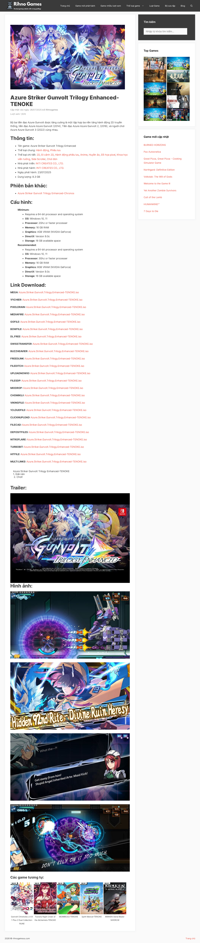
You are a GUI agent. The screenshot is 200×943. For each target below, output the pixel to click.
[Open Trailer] (70, 538)
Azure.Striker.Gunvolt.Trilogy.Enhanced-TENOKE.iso (49, 292)
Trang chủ (65, 5)
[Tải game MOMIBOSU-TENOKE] (68, 898)
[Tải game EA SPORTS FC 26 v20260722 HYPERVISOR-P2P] (178, 114)
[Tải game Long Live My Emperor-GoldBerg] (178, 76)
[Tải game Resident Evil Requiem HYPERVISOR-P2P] (178, 101)
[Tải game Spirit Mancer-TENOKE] (91, 898)
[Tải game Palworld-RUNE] (178, 63)
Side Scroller (38, 159)
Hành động (42, 150)
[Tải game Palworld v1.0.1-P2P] (155, 88)
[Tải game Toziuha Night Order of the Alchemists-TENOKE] (45, 898)
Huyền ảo (94, 154)
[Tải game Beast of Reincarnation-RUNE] (155, 76)
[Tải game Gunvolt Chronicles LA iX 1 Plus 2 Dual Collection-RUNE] (22, 898)
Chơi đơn (52, 159)
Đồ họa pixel (108, 154)
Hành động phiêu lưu (67, 154)
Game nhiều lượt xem (111, 5)
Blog (183, 5)
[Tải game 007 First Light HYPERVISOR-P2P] (178, 88)
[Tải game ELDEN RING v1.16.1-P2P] (155, 101)
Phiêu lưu (55, 150)
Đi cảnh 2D (47, 154)
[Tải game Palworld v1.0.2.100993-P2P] (155, 114)
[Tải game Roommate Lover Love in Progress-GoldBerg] (155, 63)
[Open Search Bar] (191, 6)
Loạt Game (154, 5)
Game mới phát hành (85, 5)
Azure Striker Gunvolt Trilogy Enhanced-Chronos (46, 193)
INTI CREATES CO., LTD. (50, 163)
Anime (83, 154)
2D (38, 154)
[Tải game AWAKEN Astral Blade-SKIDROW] (115, 898)
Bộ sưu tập (170, 5)
